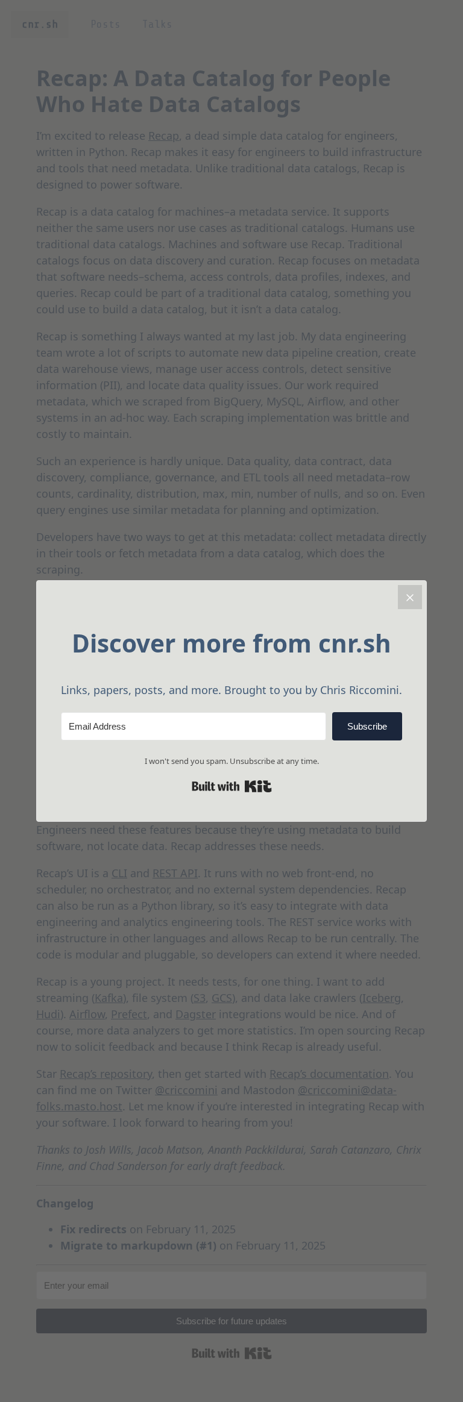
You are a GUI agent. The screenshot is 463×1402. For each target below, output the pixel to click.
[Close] (410, 597)
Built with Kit (232, 786)
